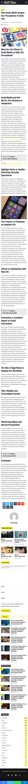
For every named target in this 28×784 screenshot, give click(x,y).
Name (3, 586)
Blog (3, 725)
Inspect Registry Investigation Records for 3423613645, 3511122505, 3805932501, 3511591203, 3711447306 (18, 639)
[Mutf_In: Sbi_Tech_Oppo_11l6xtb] (21, 550)
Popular (13, 616)
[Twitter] (7, 503)
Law (3, 765)
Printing (4, 762)
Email (3, 592)
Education (4, 750)
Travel (3, 740)
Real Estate (5, 735)
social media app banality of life (12, 139)
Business (4, 728)
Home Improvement (7, 730)
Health (3, 733)
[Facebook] (4, 503)
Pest (3, 752)
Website (3, 598)
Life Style (4, 738)
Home (3, 6)
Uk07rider (4, 718)
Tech (7, 6)
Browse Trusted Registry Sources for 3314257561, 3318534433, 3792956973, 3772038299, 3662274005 (19, 648)
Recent (5, 616)
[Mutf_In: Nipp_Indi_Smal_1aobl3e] (7, 550)
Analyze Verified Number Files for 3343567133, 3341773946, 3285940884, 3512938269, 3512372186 (19, 658)
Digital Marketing (6, 745)
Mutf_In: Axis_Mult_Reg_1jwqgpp (6, 540)
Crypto (4, 760)
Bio (3, 755)
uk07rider (23, 771)
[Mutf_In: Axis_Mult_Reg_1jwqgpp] (7, 534)
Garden (4, 747)
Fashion (4, 742)
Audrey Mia (5, 22)
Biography (4, 723)
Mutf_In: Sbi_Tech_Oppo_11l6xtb (20, 555)
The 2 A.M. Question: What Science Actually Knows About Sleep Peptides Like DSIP (18, 622)
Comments (22, 616)
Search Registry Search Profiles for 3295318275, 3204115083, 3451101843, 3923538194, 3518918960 (18, 630)
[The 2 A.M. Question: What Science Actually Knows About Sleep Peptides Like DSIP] (5, 623)
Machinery (4, 757)
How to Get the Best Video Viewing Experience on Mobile (21, 541)
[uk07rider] (10, 2)
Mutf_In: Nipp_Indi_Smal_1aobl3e (6, 555)
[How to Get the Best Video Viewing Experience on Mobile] (21, 534)
